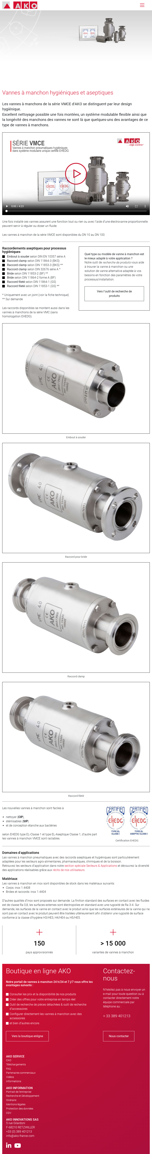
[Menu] (142, 5)
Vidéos (10, 1077)
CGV (8, 1112)
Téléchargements (16, 1064)
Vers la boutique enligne (27, 1036)
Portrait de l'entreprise (18, 1091)
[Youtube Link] (17, 1146)
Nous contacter (119, 1036)
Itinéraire (11, 1100)
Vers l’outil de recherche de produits (114, 294)
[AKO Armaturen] (22, 5)
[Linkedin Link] (8, 1146)
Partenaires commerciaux (21, 1072)
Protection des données (19, 1108)
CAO (8, 1060)
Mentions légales (15, 1104)
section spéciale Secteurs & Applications (91, 865)
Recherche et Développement (22, 1095)
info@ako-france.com (20, 1136)
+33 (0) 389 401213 (19, 1131)
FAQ (8, 1068)
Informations (13, 1081)
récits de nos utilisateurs (69, 870)
